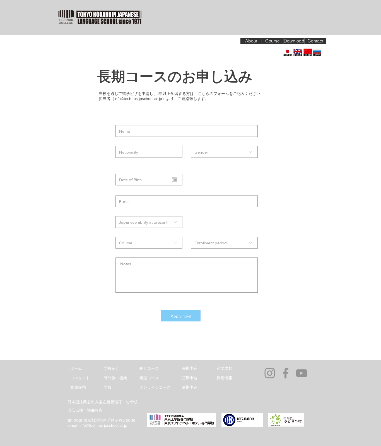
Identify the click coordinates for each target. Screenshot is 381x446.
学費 (108, 387)
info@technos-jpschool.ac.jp (138, 98)
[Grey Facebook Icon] (286, 373)
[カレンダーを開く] (174, 179)
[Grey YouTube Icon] (301, 373)
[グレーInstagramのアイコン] (270, 373)
